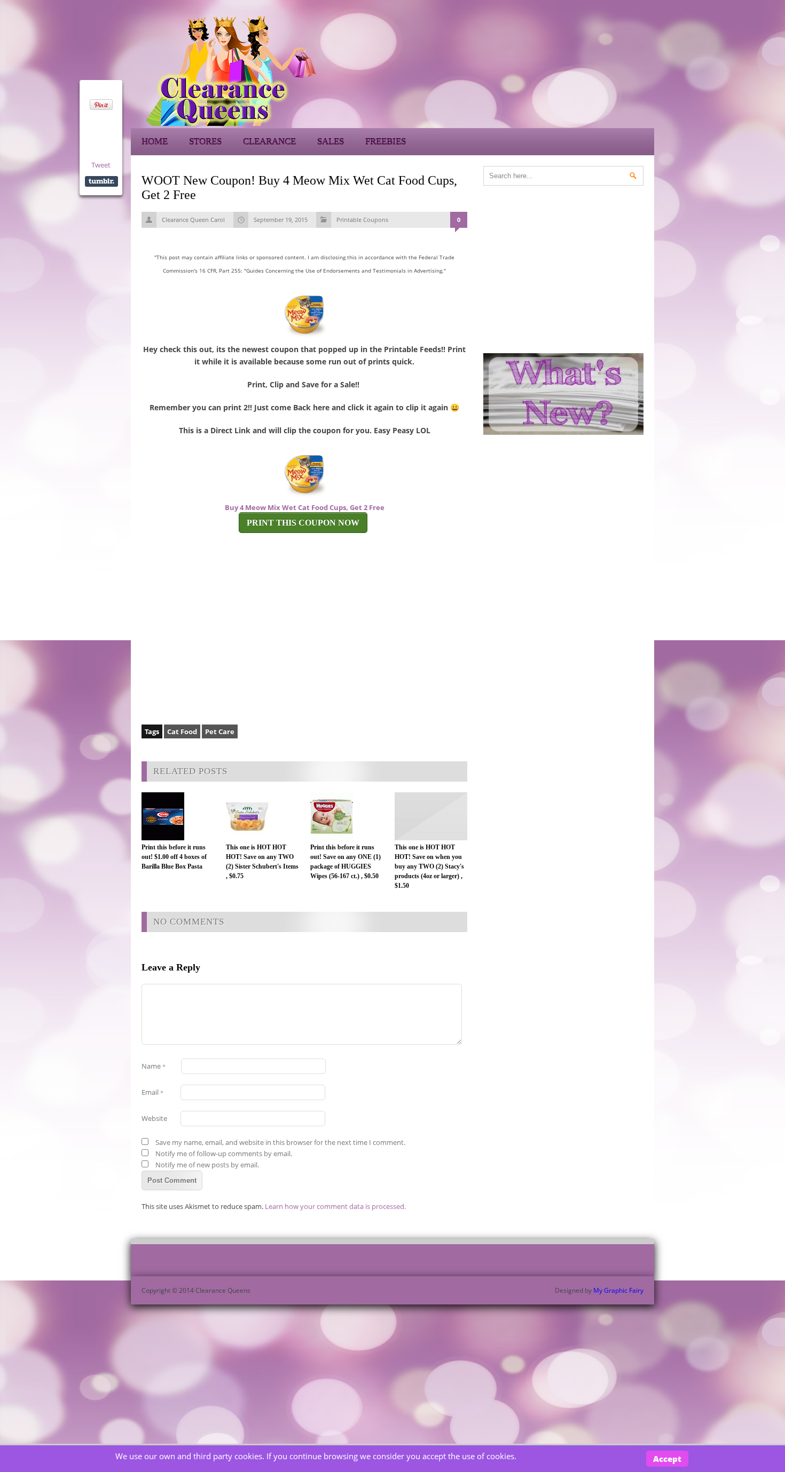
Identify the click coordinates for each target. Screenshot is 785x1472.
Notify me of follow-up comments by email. (223, 1153)
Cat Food (182, 731)
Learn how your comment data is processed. (335, 1206)
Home (155, 142)
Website (154, 1118)
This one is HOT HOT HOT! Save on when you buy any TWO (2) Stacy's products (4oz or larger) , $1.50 (429, 866)
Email (152, 1092)
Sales (330, 142)
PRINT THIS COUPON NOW (303, 522)
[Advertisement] (558, 69)
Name (154, 1066)
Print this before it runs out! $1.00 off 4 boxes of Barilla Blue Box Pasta (174, 857)
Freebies (385, 142)
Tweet (101, 165)
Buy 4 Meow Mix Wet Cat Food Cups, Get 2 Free (304, 507)
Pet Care (219, 731)
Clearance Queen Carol (193, 220)
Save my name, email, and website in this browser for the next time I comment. (280, 1142)
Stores (205, 142)
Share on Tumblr (101, 181)
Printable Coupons (362, 220)
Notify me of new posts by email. (207, 1164)
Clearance (269, 142)
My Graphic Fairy (618, 1290)
